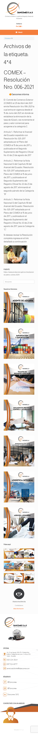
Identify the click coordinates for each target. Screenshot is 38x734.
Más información (18, 608)
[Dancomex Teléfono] (21, 26)
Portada (7, 38)
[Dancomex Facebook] (16, 26)
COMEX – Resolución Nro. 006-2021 (19, 80)
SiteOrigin (21, 729)
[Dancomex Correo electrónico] (20, 26)
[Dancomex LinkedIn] (17, 26)
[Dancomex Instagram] (19, 26)
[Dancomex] (19, 8)
